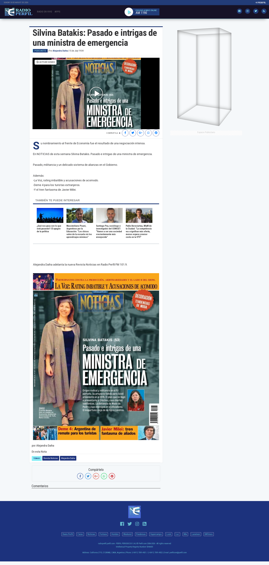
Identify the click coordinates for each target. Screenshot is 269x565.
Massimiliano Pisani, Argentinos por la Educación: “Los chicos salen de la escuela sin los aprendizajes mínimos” (79, 231)
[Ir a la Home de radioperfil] (134, 512)
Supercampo (156, 534)
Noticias (91, 534)
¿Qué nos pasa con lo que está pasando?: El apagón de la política (49, 229)
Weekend (127, 534)
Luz (177, 534)
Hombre (115, 534)
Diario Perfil (68, 534)
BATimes (209, 534)
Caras (80, 534)
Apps (57, 11)
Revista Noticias (51, 458)
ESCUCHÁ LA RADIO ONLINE (146, 10)
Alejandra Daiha (68, 458)
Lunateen (196, 534)
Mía (185, 534)
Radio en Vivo (44, 11)
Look (168, 534)
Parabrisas (141, 534)
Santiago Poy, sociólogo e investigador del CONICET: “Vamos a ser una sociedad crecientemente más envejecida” (109, 231)
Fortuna (103, 534)
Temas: (36, 458)
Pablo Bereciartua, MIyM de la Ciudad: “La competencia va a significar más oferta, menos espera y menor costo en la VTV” (139, 231)
